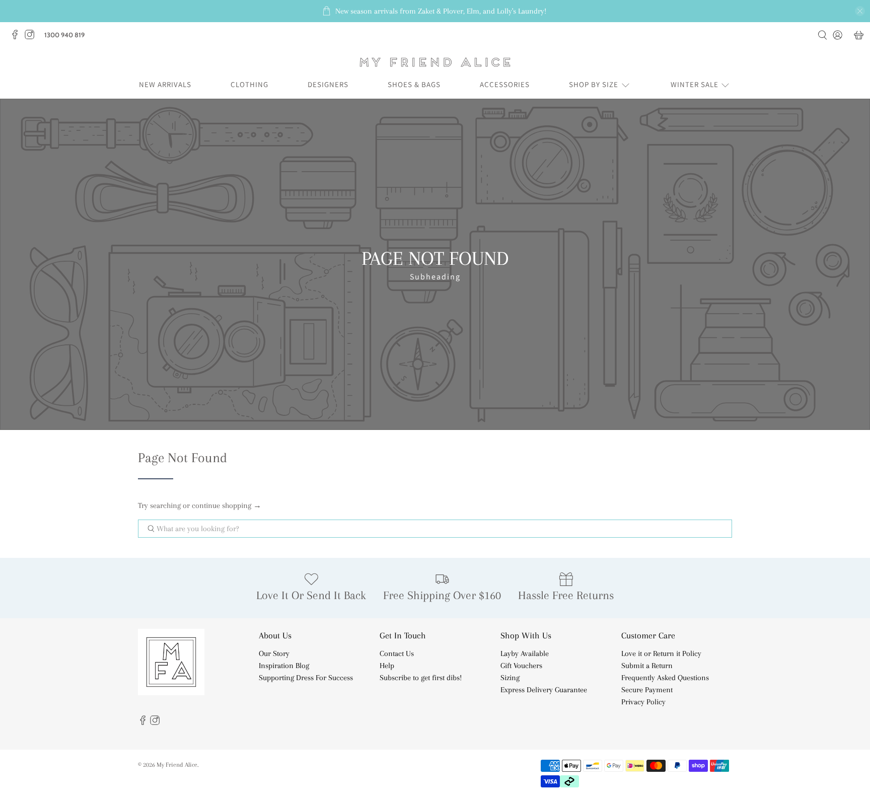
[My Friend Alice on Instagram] (32, 37)
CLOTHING (249, 84)
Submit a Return (647, 665)
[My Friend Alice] (435, 62)
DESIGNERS (328, 84)
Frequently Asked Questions (665, 677)
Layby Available (524, 653)
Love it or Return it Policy (661, 653)
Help (387, 665)
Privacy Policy (643, 701)
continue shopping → (226, 505)
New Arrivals (165, 84)
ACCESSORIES (505, 84)
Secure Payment (647, 689)
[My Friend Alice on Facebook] (17, 37)
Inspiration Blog (284, 665)
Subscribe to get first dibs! (421, 677)
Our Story (274, 653)
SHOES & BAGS (414, 84)
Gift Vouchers (521, 665)
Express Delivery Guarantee (543, 689)
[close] (860, 11)
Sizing (510, 677)
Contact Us (397, 653)
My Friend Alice (177, 764)
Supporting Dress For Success (306, 677)
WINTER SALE (694, 84)
